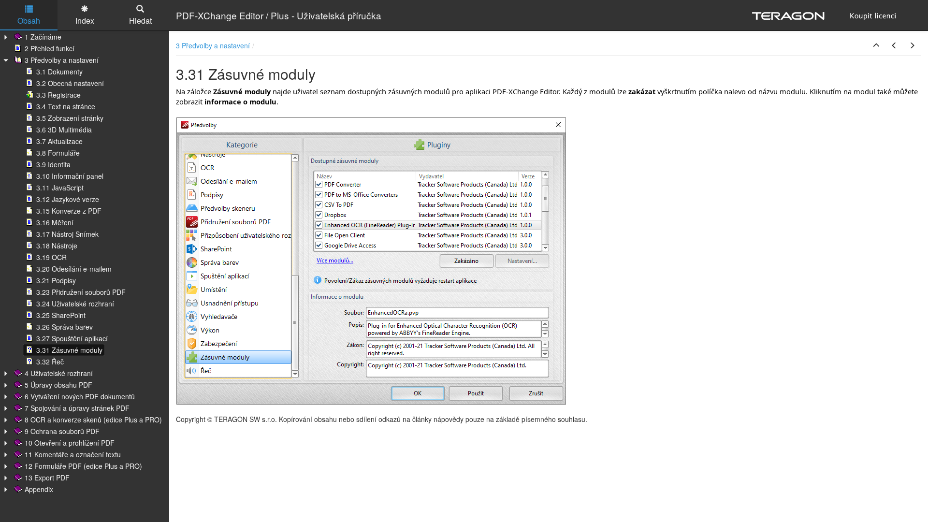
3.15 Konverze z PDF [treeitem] (69, 211)
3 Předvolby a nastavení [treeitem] (62, 60)
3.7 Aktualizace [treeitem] (59, 141)
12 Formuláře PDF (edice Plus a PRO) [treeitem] (83, 466)
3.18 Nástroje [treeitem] (56, 245)
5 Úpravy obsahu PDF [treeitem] (58, 385)
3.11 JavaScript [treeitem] (60, 187)
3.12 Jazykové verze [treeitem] (67, 199)
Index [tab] (84, 20)
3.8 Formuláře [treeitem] (58, 153)
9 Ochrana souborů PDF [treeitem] (62, 431)
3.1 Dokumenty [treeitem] (59, 71)
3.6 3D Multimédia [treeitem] (64, 129)
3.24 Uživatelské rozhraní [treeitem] (75, 303)
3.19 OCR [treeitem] (51, 257)
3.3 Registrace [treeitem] (58, 95)
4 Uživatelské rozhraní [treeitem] (59, 373)
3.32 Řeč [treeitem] (50, 361)
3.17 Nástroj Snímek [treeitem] (67, 234)
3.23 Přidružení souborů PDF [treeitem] (81, 292)
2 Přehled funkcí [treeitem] (49, 48)
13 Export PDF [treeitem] (47, 477)
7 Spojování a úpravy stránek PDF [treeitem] (77, 408)
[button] (876, 45)
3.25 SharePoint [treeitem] (61, 315)
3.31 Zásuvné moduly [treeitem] (69, 350)
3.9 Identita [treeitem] (53, 164)
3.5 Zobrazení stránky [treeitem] (69, 118)
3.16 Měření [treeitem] (54, 222)
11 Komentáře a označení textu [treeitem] (73, 454)
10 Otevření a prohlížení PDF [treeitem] (70, 443)
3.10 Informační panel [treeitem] (69, 176)
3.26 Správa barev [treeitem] (64, 327)
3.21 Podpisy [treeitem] (56, 280)
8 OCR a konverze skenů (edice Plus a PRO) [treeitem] (93, 419)
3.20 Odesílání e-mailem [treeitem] (74, 269)
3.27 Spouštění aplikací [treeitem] (72, 338)
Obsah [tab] (28, 20)
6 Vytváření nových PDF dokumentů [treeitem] (80, 396)
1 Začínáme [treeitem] (43, 37)
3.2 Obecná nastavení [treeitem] (70, 83)
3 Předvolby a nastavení (213, 45)
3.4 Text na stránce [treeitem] (65, 106)
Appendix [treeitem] (39, 489)
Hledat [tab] (140, 20)
